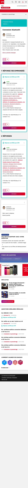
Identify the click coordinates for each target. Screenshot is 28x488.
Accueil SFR (2, 2)
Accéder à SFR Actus (8, 301)
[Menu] (26, 2)
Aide (2, 6)
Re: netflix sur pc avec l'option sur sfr (12, 321)
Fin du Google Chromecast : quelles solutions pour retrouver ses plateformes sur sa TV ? (17, 285)
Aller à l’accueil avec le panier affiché (16, 2)
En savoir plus (4, 367)
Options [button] (25, 14)
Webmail (19, 2)
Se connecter (5, 7)
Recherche (12, 2)
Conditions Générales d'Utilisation (9, 377)
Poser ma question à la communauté (11, 258)
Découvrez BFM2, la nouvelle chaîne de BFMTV (17, 293)
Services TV (7, 315)
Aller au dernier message (9, 52)
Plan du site (4, 379)
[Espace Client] (23, 2)
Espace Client (23, 2)
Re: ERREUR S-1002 (6, 313)
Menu (26, 2)
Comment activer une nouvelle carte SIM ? (13, 240)
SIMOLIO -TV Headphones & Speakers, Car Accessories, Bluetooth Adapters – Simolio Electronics (14, 104)
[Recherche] (12, 2)
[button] (4, 59)
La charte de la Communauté (8, 375)
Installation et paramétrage (8, 14)
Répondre (14, 62)
